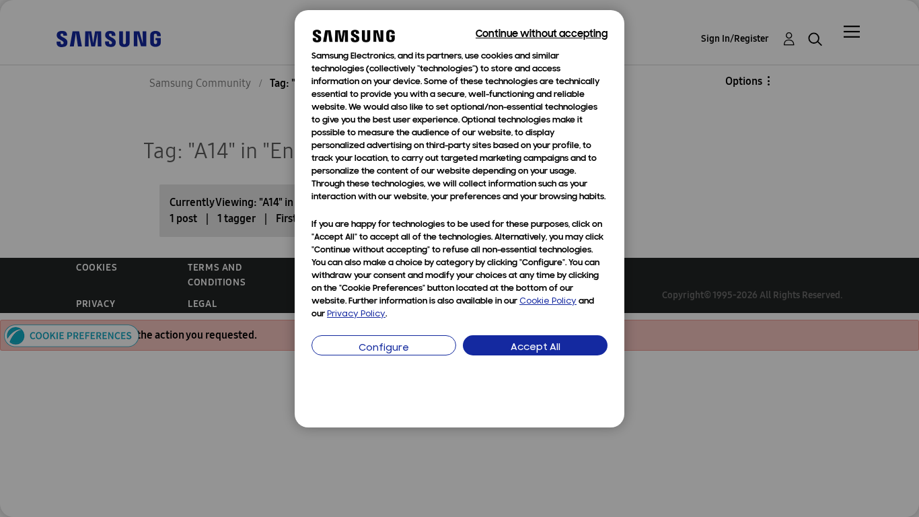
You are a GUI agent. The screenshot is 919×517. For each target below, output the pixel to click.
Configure (384, 348)
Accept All (535, 348)
